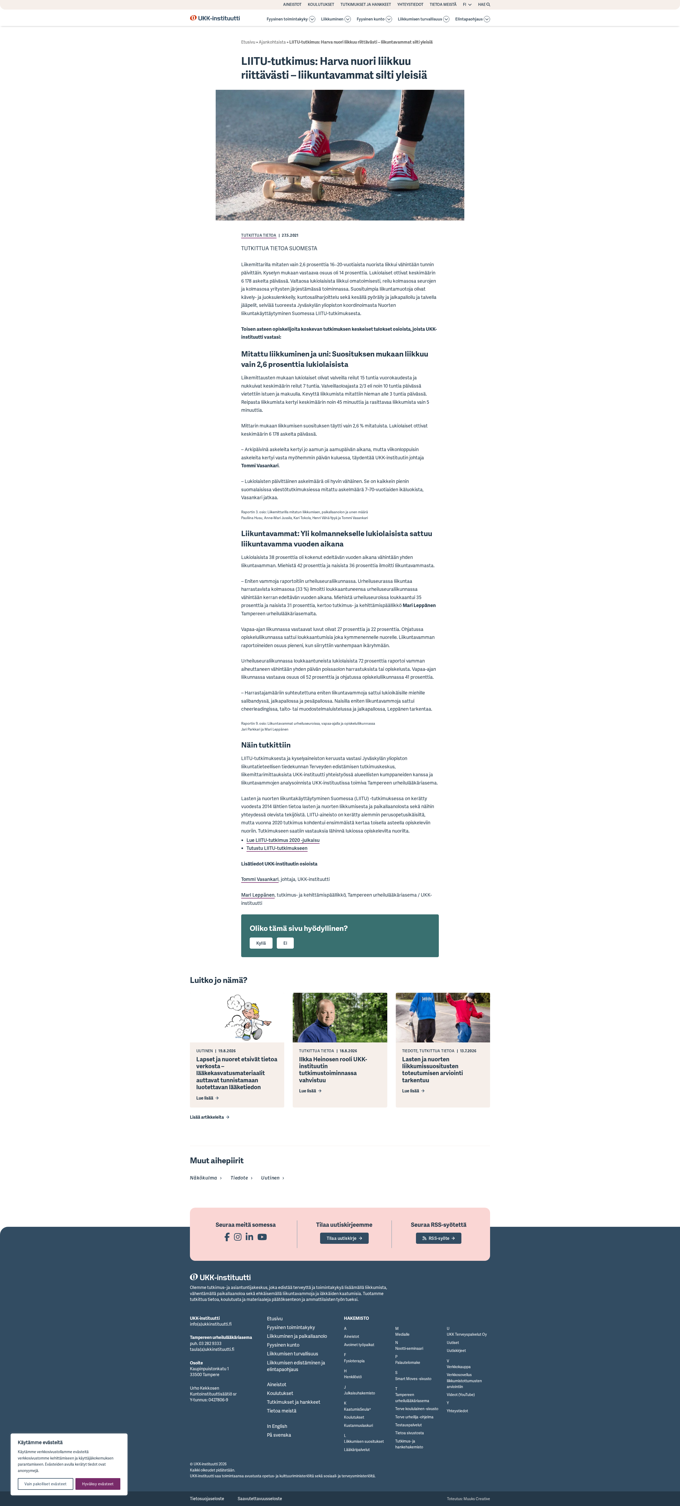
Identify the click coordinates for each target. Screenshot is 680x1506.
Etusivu (248, 42)
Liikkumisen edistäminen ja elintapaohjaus (296, 1365)
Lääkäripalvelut (357, 1449)
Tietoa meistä (443, 4)
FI (464, 4)
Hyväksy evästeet (97, 1483)
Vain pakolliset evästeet (45, 1483)
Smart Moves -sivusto (413, 1378)
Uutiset (453, 1342)
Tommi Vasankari (260, 879)
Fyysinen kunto (371, 19)
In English (277, 1426)
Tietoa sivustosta (409, 1432)
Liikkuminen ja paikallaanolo (297, 1336)
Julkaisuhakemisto (359, 1392)
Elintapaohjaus (469, 19)
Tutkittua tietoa (258, 235)
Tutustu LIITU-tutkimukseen (277, 848)
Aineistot (292, 4)
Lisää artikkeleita (207, 1117)
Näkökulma (203, 1177)
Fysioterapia (354, 1360)
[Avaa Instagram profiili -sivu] (237, 1236)
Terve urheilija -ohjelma (414, 1416)
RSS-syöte (439, 1238)
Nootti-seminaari (409, 1348)
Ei (285, 943)
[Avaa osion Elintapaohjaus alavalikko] (487, 19)
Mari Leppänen (258, 895)
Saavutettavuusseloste (260, 1498)
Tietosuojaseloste (207, 1498)
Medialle (402, 1334)
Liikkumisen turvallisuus (420, 19)
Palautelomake (407, 1362)
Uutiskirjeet (456, 1350)
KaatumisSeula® (357, 1409)
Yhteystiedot (410, 4)
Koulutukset (321, 4)
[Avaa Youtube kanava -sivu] (262, 1236)
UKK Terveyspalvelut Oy (467, 1334)
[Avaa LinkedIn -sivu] (249, 1236)
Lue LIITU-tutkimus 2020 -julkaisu (283, 840)
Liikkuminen (332, 19)
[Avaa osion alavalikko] (312, 19)
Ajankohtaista (272, 42)
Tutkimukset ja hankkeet (366, 4)
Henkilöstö (353, 1376)
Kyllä (261, 943)
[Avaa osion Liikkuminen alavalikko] (348, 19)
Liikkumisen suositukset (364, 1441)
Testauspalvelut (408, 1424)
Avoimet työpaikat (359, 1344)
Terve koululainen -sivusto (416, 1408)
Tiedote (239, 1177)
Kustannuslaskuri (358, 1425)
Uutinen (270, 1177)
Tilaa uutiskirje (341, 1238)
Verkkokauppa (459, 1366)
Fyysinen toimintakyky (287, 19)
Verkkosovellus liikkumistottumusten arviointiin (464, 1380)
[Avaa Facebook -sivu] (227, 1236)
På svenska (279, 1435)
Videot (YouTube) (461, 1394)
